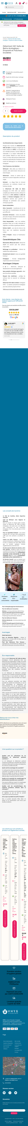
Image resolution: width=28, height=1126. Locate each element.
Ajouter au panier (18, 111)
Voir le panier (22, 25)
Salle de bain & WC (11, 12)
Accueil (4, 37)
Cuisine (4, 12)
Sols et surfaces (22, 12)
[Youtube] (15, 1092)
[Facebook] (4, 1092)
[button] (8, 106)
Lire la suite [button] (7, 336)
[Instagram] (9, 1092)
